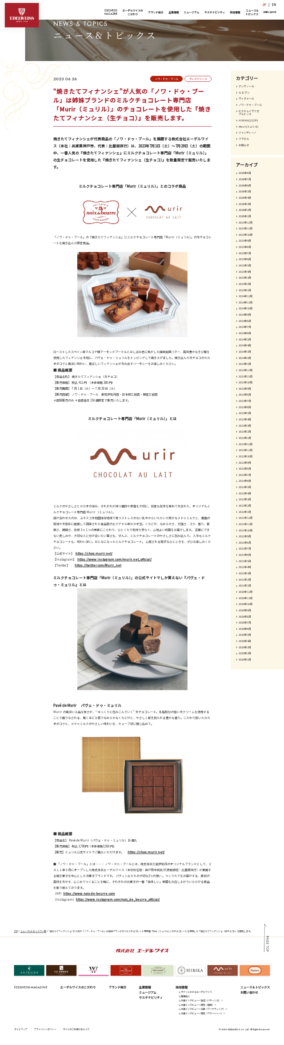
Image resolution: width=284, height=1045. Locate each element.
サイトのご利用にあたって (76, 1029)
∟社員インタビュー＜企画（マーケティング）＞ (203, 1009)
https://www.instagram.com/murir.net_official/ (114, 559)
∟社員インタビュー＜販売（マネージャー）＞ (202, 1013)
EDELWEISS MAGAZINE (30, 987)
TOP (16, 931)
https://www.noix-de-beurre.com (89, 893)
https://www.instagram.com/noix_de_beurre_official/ (118, 899)
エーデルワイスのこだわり (132, 12)
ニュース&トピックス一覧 (33, 931)
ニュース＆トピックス (255, 987)
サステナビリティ (214, 12)
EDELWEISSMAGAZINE (111, 12)
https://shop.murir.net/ (93, 553)
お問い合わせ (270, 12)
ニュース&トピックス (252, 12)
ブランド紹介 (155, 12)
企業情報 (174, 12)
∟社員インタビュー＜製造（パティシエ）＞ (201, 1000)
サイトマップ (20, 1029)
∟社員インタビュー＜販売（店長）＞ (197, 1005)
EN (274, 4)
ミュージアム (191, 12)
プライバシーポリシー (45, 1029)
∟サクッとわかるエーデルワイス (195, 992)
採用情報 (235, 12)
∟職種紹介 (184, 996)
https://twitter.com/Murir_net (98, 565)
